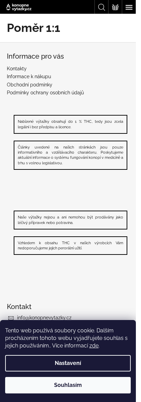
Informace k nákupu (29, 76)
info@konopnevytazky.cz (44, 317)
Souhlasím (68, 385)
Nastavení (68, 363)
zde (94, 345)
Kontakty (17, 68)
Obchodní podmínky (29, 84)
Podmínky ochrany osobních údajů (45, 92)
